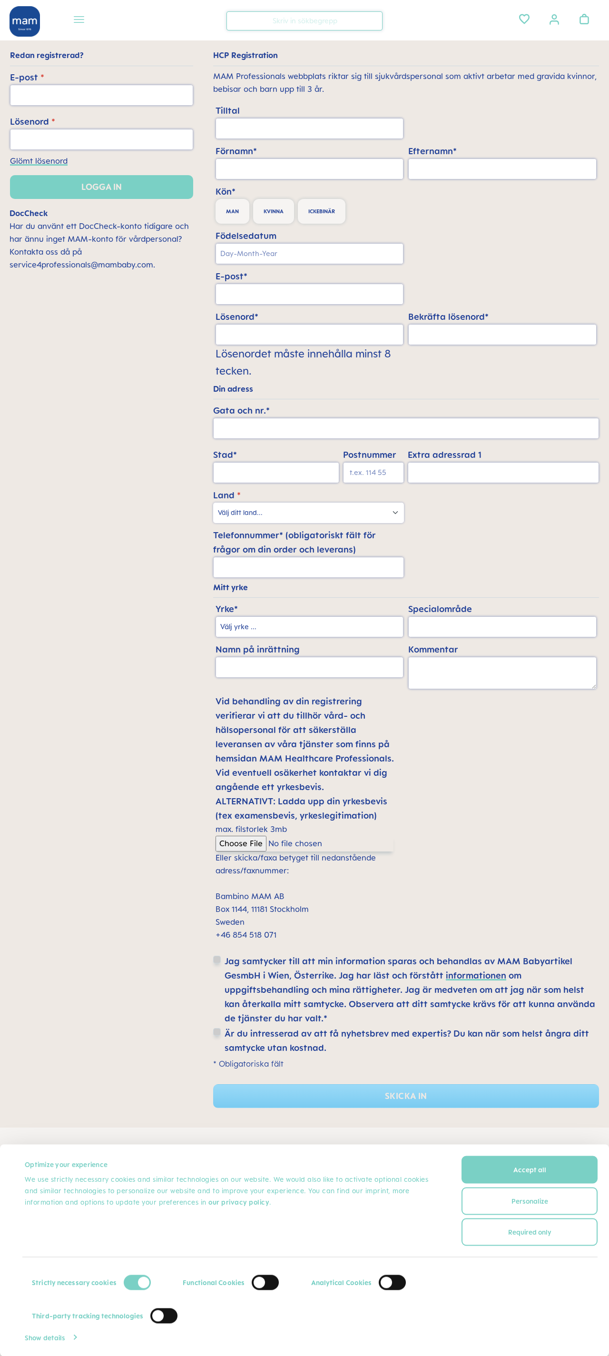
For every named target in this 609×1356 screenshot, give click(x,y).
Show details (45, 1337)
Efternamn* (432, 151)
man (232, 211)
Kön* (226, 191)
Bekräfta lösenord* (448, 316)
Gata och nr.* (241, 410)
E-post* (231, 276)
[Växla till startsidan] (25, 21)
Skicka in (406, 1096)
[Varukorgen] (584, 19)
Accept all (529, 1170)
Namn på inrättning (258, 649)
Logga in (101, 187)
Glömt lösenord (39, 161)
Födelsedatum (246, 235)
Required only (529, 1232)
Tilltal (228, 110)
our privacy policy (238, 1202)
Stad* (225, 454)
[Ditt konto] (554, 18)
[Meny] (79, 20)
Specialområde (440, 609)
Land (227, 495)
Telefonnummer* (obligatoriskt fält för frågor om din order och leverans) (294, 542)
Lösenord (32, 121)
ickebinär (321, 211)
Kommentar (433, 649)
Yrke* (227, 609)
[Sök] (373, 20)
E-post (27, 77)
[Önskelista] (524, 19)
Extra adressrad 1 (444, 454)
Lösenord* (237, 316)
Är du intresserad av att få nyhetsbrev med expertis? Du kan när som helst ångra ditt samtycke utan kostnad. (407, 1040)
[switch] (265, 1282)
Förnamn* (236, 151)
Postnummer (369, 454)
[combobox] (304, 20)
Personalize (529, 1201)
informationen (476, 975)
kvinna (274, 211)
